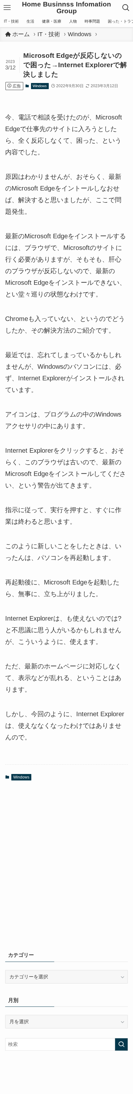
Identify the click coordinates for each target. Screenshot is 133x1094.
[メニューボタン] (7, 7)
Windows (40, 86)
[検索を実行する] (121, 1044)
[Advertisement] (66, 869)
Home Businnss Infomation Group (66, 7)
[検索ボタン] (126, 7)
